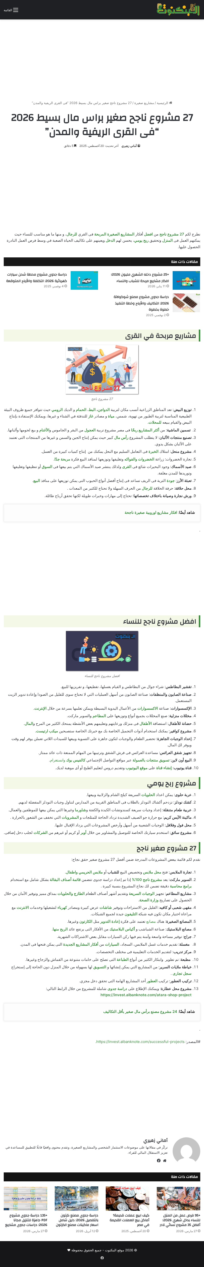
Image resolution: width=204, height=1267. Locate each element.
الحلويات (148, 794)
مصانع (151, 921)
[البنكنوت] (178, 9)
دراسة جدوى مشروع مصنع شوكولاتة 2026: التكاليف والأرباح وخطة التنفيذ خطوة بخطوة (141, 303)
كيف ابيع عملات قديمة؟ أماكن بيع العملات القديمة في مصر (129, 1220)
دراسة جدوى (117, 988)
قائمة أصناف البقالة (65, 879)
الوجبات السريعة (141, 893)
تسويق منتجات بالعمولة (151, 760)
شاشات (106, 907)
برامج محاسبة (181, 886)
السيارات (112, 944)
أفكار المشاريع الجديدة (80, 944)
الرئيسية (163, 103)
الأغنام (44, 430)
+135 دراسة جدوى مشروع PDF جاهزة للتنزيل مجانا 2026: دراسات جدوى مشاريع (26, 1220)
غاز (90, 416)
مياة (111, 416)
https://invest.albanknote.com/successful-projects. (140, 1041)
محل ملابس (152, 872)
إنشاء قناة (164, 767)
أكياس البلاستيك (122, 929)
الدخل (110, 240)
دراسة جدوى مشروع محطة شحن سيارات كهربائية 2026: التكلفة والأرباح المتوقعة (36, 277)
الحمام (81, 409)
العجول (90, 430)
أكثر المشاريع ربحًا (145, 430)
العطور (152, 981)
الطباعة (123, 959)
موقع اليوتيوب (137, 767)
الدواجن (104, 409)
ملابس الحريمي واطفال (84, 872)
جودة (171, 480)
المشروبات (70, 817)
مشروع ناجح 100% (147, 879)
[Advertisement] (102, 58)
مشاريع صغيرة (144, 103)
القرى (126, 466)
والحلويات (65, 893)
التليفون (131, 914)
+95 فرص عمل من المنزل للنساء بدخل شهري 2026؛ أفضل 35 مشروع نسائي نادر (180, 1220)
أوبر (83, 832)
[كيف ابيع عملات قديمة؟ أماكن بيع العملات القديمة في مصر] (127, 1198)
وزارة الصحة (148, 900)
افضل (148, 234)
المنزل (167, 240)
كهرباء (62, 907)
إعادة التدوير (110, 921)
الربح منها (60, 929)
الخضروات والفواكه (139, 459)
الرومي (57, 409)
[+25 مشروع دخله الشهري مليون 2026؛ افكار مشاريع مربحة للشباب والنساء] (186, 280)
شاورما (80, 809)
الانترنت (23, 907)
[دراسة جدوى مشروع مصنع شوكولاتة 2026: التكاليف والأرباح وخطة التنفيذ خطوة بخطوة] (186, 302)
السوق (47, 466)
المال (29, 723)
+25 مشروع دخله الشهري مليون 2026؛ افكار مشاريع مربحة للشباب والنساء (140, 277)
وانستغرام (57, 760)
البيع (36, 480)
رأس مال (121, 437)
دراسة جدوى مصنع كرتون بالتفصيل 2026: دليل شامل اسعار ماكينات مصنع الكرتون (77, 1220)
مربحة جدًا (62, 459)
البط (92, 409)
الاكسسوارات (147, 708)
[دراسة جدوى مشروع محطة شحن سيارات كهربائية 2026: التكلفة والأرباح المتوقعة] (84, 280)
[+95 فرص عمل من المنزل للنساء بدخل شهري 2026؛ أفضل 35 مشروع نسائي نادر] (178, 1198)
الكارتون (85, 921)
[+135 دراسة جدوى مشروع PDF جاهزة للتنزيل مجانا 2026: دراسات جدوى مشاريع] (25, 1198)
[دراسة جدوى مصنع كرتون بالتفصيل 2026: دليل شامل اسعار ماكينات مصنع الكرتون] (76, 1198)
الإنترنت (40, 708)
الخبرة (153, 451)
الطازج (79, 893)
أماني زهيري (129, 146)
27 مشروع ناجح (171, 234)
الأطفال (146, 723)
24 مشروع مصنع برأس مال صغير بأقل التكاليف (140, 1011)
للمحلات (155, 422)
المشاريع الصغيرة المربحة (114, 234)
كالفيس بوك (75, 760)
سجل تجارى (182, 973)
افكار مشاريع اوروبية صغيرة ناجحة (151, 512)
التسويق (99, 967)
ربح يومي (141, 240)
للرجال (71, 234)
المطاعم (99, 715)
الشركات (41, 832)
